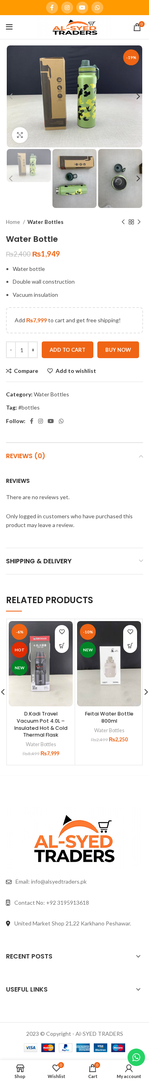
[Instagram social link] (67, 8)
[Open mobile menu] (9, 27)
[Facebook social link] (52, 8)
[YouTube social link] (82, 8)
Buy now (118, 350)
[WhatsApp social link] (97, 8)
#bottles (29, 407)
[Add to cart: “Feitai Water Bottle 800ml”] (130, 646)
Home (13, 222)
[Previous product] (123, 222)
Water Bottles (45, 222)
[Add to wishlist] (62, 632)
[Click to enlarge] (20, 135)
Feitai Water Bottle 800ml (109, 717)
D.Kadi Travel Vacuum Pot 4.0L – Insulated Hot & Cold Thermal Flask (41, 724)
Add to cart (67, 350)
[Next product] (139, 222)
